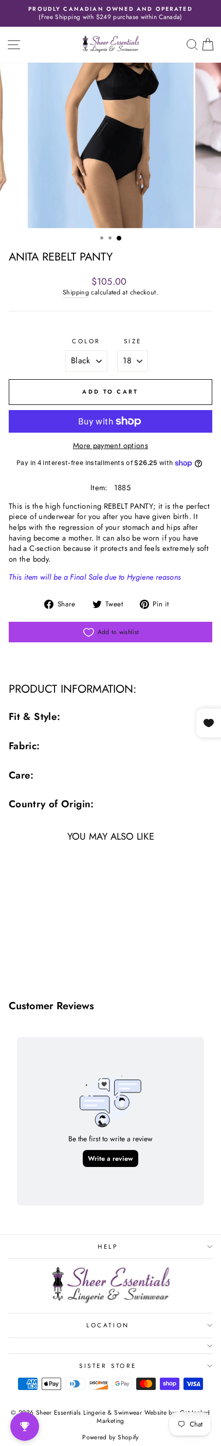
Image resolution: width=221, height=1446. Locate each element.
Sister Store (107, 1365)
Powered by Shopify (110, 1437)
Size (133, 341)
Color (86, 341)
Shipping (76, 292)
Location (107, 1325)
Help (108, 1246)
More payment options (110, 445)
